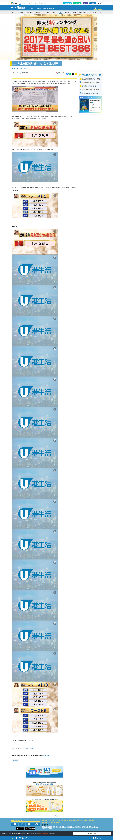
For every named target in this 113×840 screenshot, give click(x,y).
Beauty (36, 3)
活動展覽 (44, 820)
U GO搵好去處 (68, 3)
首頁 (13, 68)
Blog (42, 3)
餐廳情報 (44, 822)
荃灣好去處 (83, 820)
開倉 (53, 820)
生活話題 (19, 68)
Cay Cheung (18, 73)
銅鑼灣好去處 (68, 820)
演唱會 (14, 12)
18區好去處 (82, 12)
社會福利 (56, 822)
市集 (49, 820)
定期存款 (51, 8)
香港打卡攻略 (92, 12)
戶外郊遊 (50, 822)
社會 (96, 820)
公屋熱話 (39, 8)
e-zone (47, 3)
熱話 (25, 68)
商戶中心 (85, 3)
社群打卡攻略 (78, 3)
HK (20, 3)
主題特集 (100, 12)
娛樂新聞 (45, 8)
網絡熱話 (15, 760)
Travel (25, 3)
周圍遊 (74, 12)
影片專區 (67, 12)
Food (30, 3)
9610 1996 (46, 755)
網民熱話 (44, 827)
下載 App (93, 3)
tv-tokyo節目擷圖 (27, 748)
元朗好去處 (76, 820)
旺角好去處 (91, 820)
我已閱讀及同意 (92, 833)
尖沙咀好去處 (59, 820)
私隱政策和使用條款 (43, 833)
